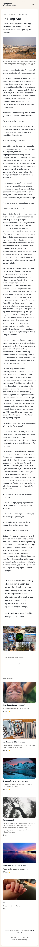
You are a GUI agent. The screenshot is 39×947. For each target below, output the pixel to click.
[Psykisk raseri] (19, 816)
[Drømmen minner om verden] (19, 857)
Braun (20, 932)
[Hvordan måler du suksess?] (19, 697)
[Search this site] (33, 4)
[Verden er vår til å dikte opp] (19, 735)
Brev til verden (22, 14)
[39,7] (19, 894)
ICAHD (17, 300)
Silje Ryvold (7, 3)
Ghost (32, 930)
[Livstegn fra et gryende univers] (19, 774)
